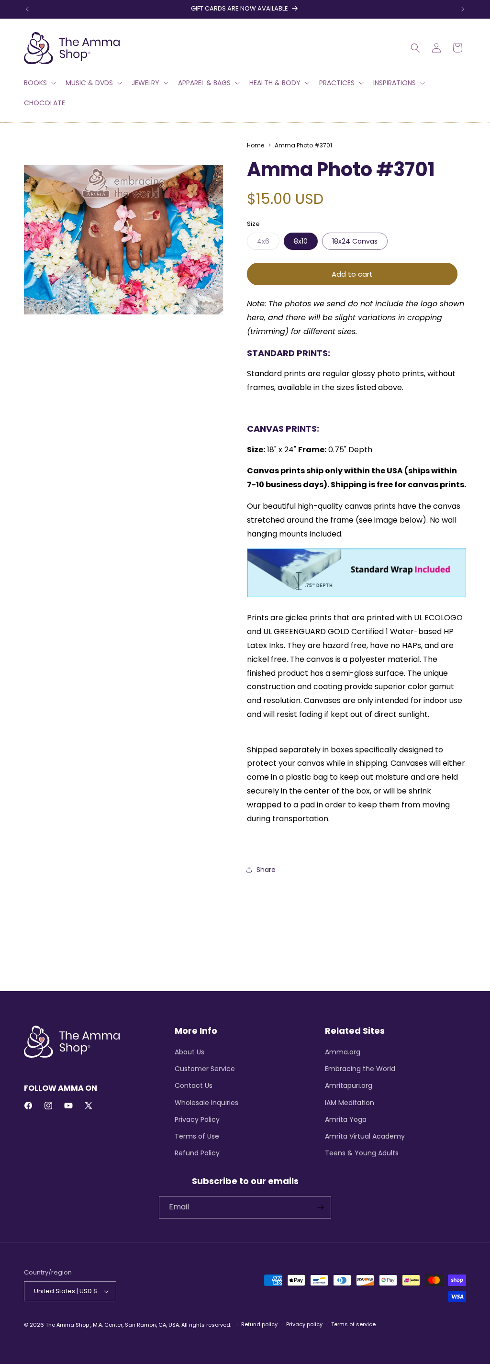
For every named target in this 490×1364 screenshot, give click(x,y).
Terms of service (353, 1324)
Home (255, 145)
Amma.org (342, 1052)
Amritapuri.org (348, 1085)
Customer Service (205, 1068)
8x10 (301, 241)
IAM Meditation (349, 1102)
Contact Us (193, 1085)
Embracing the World (360, 1068)
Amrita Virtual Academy (365, 1136)
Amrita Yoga (346, 1119)
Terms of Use (197, 1136)
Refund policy (259, 1324)
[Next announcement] (462, 9)
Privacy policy (304, 1324)
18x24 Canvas (355, 241)
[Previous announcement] (27, 9)
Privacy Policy (197, 1119)
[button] (39, 83)
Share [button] (266, 869)
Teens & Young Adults (362, 1153)
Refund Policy (197, 1153)
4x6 (268, 243)
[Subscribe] (320, 1207)
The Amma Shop (67, 1325)
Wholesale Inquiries (206, 1102)
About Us (189, 1052)
